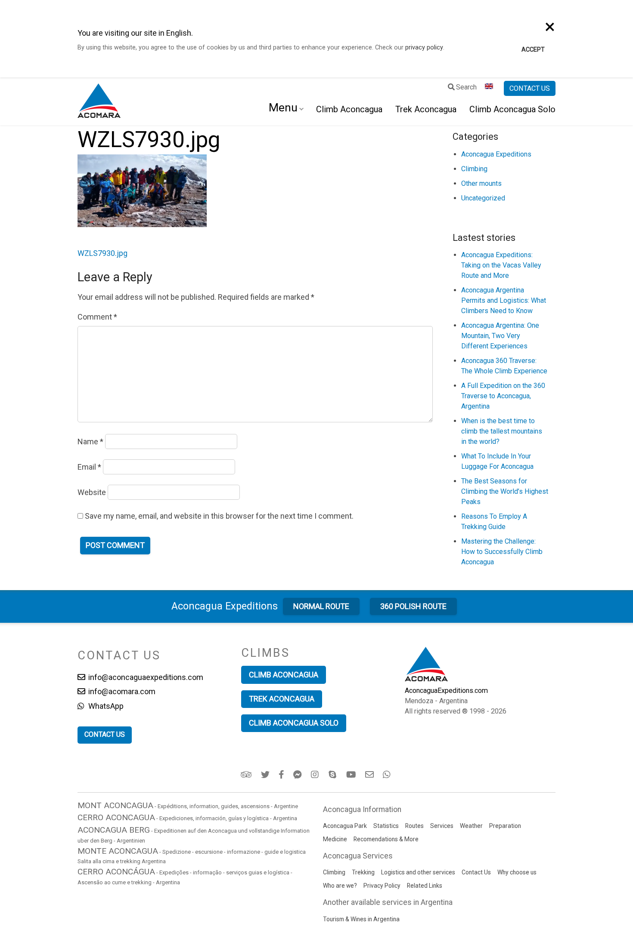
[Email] (370, 774)
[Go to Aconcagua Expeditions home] (99, 101)
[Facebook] (282, 774)
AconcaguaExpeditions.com (446, 690)
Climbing (474, 169)
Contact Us (476, 872)
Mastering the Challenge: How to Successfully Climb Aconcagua (502, 551)
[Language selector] (490, 88)
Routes (414, 825)
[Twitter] (266, 774)
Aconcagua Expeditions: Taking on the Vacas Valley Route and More (501, 265)
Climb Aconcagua (349, 109)
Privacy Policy (381, 885)
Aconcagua (224, 606)
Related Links (424, 885)
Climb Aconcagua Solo (512, 109)
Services (441, 825)
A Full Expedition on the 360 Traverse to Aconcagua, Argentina (503, 395)
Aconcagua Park (345, 825)
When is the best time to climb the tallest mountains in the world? (501, 431)
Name (90, 441)
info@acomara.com (121, 691)
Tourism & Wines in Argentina (361, 919)
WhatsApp (105, 706)
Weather (471, 825)
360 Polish (413, 606)
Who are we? (340, 885)
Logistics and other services (418, 872)
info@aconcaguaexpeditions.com (145, 677)
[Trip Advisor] (247, 774)
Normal (321, 606)
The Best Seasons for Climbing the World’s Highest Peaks (504, 491)
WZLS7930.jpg (102, 253)
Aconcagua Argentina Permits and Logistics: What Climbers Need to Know (503, 300)
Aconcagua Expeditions (496, 154)
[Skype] (333, 774)
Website (92, 492)
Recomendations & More (386, 839)
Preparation (505, 825)
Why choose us (517, 872)
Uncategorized (483, 198)
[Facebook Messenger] (298, 774)
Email (89, 466)
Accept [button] (533, 49)
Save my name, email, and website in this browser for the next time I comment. (219, 515)
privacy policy (424, 47)
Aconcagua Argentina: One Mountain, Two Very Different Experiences (500, 335)
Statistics (386, 825)
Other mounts (481, 183)
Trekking (363, 872)
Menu (283, 107)
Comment (97, 316)
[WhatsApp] (388, 774)
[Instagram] (316, 774)
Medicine (335, 839)
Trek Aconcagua (425, 109)
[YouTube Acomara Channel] (351, 774)
